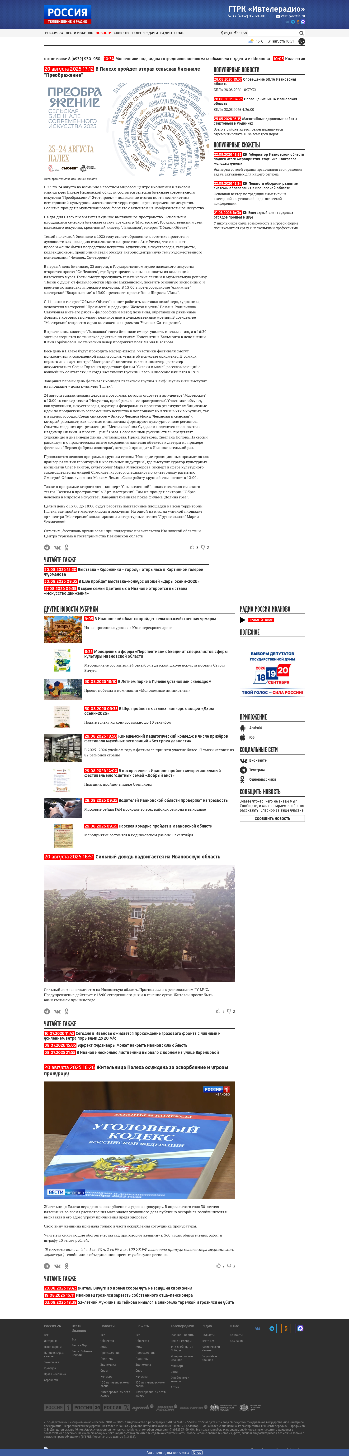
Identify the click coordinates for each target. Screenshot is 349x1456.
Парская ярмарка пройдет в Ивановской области (165, 826)
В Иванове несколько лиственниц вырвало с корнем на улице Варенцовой (148, 1052)
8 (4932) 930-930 (54, 58)
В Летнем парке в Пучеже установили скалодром (164, 681)
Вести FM (208, 1341)
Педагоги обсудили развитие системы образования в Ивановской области (256, 185)
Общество (107, 1341)
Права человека (55, 1374)
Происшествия (110, 1352)
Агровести (51, 1380)
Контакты (236, 1335)
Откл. (197, 1452)
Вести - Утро (80, 1345)
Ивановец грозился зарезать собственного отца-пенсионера (134, 1295)
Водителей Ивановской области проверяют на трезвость (173, 800)
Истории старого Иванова (182, 1358)
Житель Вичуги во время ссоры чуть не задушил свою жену (135, 1288)
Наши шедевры (181, 1341)
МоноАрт (177, 1366)
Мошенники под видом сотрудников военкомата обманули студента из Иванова (157, 58)
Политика (106, 1358)
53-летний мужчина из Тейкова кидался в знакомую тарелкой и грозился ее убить (156, 1302)
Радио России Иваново (211, 1348)
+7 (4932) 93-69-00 (248, 16)
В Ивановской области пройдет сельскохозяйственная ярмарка (155, 618)
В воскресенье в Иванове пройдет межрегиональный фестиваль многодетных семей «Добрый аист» (152, 773)
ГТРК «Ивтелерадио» (266, 9)
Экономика (51, 1362)
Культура (50, 1368)
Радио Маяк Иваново (209, 1358)
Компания (236, 1341)
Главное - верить (182, 1335)
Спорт (104, 1370)
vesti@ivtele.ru (293, 16)
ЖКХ (103, 1347)
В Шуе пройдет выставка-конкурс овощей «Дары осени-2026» (139, 581)
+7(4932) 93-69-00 (181, 1429)
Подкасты (208, 1335)
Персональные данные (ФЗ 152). (114, 1436)
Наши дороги (52, 1347)
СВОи (174, 1371)
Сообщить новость (272, 818)
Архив (175, 1387)
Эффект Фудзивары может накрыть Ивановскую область (132, 1045)
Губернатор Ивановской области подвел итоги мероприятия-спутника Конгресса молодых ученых (259, 159)
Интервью (50, 1341)
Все (46, 1335)
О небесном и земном (180, 1379)
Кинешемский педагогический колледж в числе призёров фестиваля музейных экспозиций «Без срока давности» (156, 738)
